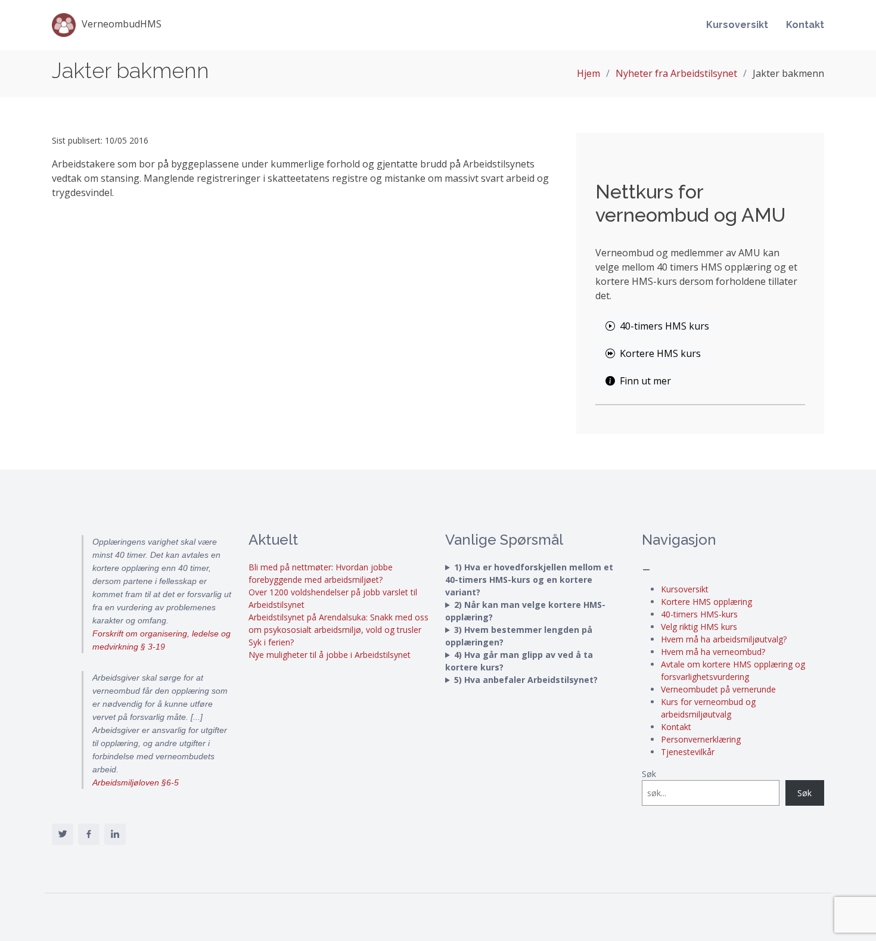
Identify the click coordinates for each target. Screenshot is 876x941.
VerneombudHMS (121, 23)
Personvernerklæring (701, 739)
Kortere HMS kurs (660, 353)
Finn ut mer (645, 380)
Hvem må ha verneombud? (713, 651)
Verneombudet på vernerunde (718, 689)
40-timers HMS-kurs (699, 614)
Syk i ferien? (271, 642)
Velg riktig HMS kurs (699, 626)
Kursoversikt (737, 24)
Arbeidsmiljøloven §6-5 (135, 782)
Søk (649, 773)
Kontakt (805, 24)
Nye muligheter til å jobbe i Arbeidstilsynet (329, 654)
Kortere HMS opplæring (706, 601)
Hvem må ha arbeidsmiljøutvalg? (724, 639)
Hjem (588, 73)
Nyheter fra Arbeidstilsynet (676, 73)
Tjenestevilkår (688, 751)
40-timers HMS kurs (664, 326)
